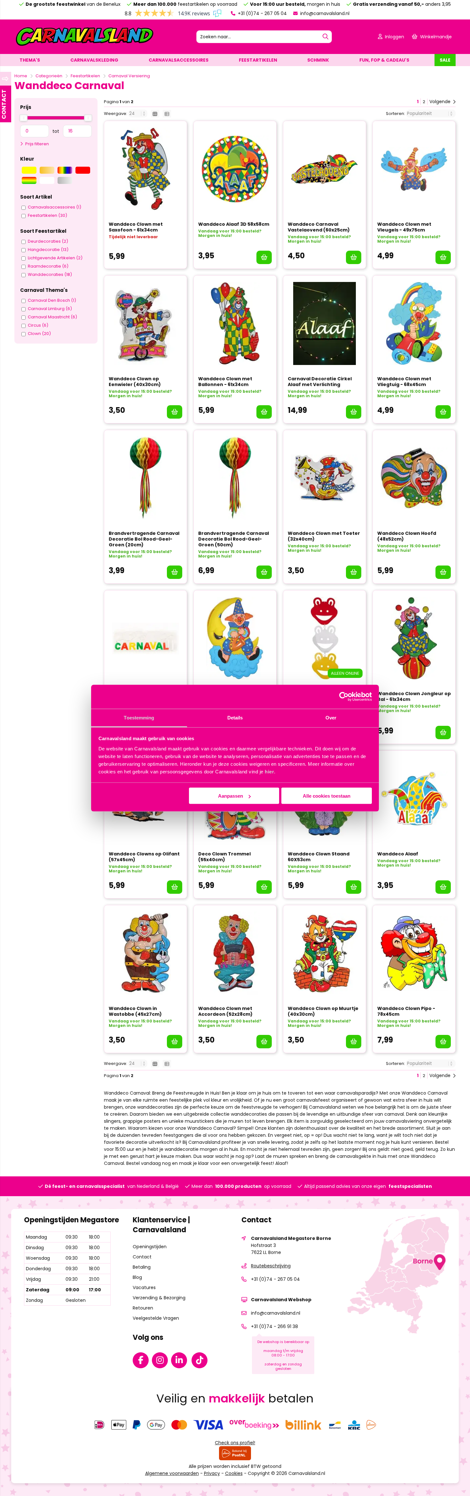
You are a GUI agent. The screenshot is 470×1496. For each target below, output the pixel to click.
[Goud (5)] (47, 170)
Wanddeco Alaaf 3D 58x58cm (233, 224)
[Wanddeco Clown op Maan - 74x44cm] (235, 638)
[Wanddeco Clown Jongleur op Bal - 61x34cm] (414, 638)
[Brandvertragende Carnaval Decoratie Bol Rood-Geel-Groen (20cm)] (145, 478)
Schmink (318, 60)
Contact (142, 1257)
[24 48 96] (138, 113)
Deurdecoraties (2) (48, 241)
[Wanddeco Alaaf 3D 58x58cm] (235, 169)
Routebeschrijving (271, 1266)
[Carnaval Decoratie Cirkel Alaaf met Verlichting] (324, 323)
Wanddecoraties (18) (50, 274)
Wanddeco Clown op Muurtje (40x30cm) (323, 1011)
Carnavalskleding (94, 60)
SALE (445, 60)
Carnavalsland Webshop (281, 1299)
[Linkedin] (180, 1361)
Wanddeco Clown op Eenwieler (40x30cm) (135, 382)
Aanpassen (230, 796)
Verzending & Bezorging (159, 1298)
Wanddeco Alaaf (397, 854)
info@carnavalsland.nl (324, 13)
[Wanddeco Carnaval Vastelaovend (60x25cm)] (324, 169)
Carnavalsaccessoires (178, 60)
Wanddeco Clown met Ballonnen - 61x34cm (225, 382)
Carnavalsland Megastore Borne (291, 1238)
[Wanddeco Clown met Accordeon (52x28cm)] (235, 953)
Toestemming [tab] (139, 717)
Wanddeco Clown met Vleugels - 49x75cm (404, 227)
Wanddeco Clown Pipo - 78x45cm (406, 1011)
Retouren (143, 1308)
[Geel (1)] (29, 170)
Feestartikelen (258, 60)
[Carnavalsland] (84, 45)
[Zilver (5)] (65, 180)
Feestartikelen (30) (47, 215)
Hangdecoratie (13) (48, 250)
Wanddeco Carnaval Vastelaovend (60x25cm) (319, 227)
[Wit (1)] (47, 180)
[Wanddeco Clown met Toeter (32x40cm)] (324, 478)
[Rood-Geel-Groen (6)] (29, 180)
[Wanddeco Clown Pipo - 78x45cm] (414, 953)
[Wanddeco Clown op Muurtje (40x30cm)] (324, 953)
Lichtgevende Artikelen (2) (55, 258)
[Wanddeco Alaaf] (414, 799)
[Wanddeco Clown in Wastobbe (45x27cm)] (145, 953)
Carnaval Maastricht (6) (52, 317)
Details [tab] (235, 717)
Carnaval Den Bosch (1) (52, 300)
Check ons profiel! (235, 1442)
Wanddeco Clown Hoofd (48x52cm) (406, 536)
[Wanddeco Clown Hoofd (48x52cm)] (414, 478)
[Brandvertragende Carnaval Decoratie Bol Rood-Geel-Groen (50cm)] (235, 478)
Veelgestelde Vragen (156, 1318)
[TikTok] (201, 1361)
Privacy (212, 1473)
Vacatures (144, 1287)
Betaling (142, 1267)
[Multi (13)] (65, 170)
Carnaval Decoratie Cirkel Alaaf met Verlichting (320, 382)
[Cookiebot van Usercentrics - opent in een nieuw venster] (344, 697)
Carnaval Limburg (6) (50, 309)
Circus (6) (38, 325)
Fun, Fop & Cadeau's (384, 60)
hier (269, 771)
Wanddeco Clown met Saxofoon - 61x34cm (136, 227)
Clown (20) (39, 334)
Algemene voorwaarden (172, 1473)
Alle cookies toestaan (326, 796)
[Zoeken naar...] (325, 36)
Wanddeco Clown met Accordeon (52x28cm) (225, 1011)
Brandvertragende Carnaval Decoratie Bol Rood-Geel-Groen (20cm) (144, 539)
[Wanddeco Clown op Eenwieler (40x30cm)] (145, 323)
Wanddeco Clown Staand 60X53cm (318, 857)
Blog (137, 1277)
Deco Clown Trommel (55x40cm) (224, 857)
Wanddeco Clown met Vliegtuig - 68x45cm (404, 382)
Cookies (234, 1473)
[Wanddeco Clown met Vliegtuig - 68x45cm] (414, 323)
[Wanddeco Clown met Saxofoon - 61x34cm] (145, 169)
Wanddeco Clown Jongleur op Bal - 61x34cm (414, 696)
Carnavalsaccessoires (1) (54, 207)
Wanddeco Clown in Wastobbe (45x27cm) (135, 1011)
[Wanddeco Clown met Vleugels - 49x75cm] (414, 169)
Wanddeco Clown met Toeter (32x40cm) (324, 536)
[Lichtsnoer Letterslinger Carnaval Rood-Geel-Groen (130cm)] (145, 638)
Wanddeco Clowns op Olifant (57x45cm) (144, 857)
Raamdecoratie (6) (48, 266)
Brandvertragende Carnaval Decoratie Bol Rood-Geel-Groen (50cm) (233, 539)
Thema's (30, 60)
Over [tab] (330, 717)
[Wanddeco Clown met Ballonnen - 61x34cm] (235, 323)
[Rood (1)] (82, 170)
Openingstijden (150, 1246)
